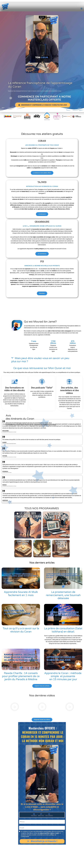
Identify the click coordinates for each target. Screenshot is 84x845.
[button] (42, 360)
